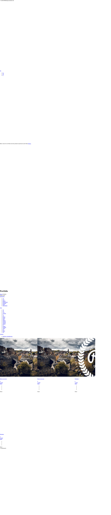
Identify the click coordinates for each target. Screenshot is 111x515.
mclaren (4, 321)
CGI (3, 299)
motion (4, 323)
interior (4, 320)
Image (4, 318)
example (4, 313)
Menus (29, 143)
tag (3, 329)
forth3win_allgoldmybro (7, 336)
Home (1, 294)
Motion (4, 301)
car (3, 311)
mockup (4, 322)
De (3, 74)
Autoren (1, 334)
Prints (4, 304)
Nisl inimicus (2, 434)
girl (3, 315)
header (4, 317)
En (3, 73)
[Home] (33, 66)
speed (4, 328)
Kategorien (2, 296)
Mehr (1, 383)
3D (3, 298)
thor (3, 332)
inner (4, 319)
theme (4, 330)
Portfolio (4, 303)
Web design (5, 305)
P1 (3, 325)
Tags (1, 307)
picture (4, 326)
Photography (5, 302)
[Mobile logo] (33, 514)
